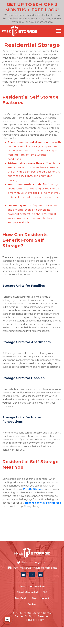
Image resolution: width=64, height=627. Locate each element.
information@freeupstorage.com (35, 567)
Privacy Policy (35, 619)
